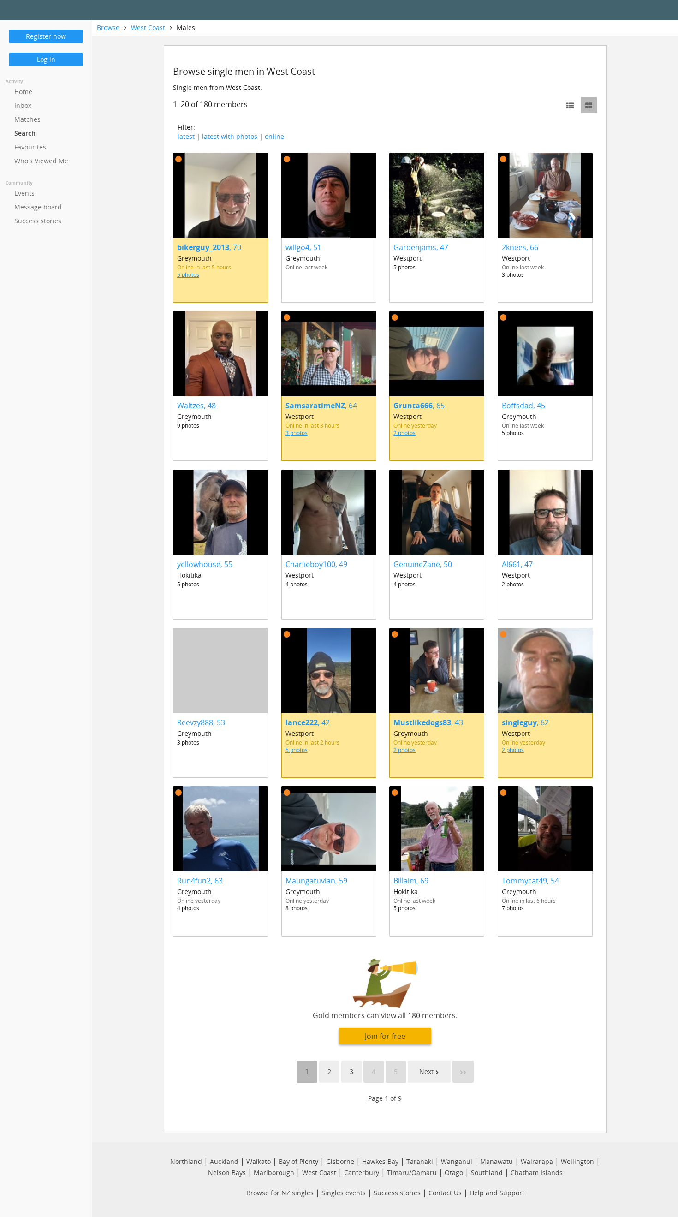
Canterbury (361, 1172)
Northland (186, 1161)
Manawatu (496, 1161)
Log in (46, 59)
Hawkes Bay (380, 1161)
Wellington (577, 1161)
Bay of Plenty (298, 1161)
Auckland (224, 1161)
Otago (454, 1172)
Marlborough (274, 1172)
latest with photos (229, 136)
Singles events (343, 1192)
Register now (46, 36)
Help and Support (497, 1192)
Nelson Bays (227, 1172)
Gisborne (340, 1161)
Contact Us (445, 1192)
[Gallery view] (589, 105)
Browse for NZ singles (280, 1192)
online (274, 136)
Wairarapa (537, 1161)
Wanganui (456, 1161)
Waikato (258, 1161)
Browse (108, 27)
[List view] (570, 105)
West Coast (148, 27)
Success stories (397, 1192)
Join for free (385, 1036)
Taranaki (419, 1161)
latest (186, 136)
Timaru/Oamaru (412, 1172)
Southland (487, 1172)
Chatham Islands (537, 1172)
